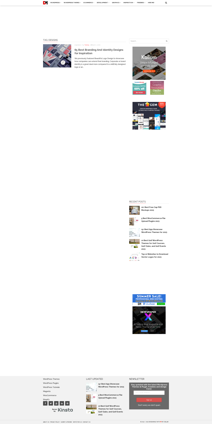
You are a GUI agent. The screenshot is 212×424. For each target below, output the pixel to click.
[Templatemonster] (139, 88)
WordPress (55, 2)
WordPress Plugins (51, 383)
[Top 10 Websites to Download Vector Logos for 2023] (134, 257)
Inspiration (128, 2)
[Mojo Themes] (157, 88)
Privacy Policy (55, 422)
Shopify (46, 399)
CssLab (166, 422)
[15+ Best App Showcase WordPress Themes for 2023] (134, 232)
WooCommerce (49, 395)
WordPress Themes (72, 2)
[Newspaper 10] (149, 320)
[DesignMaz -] (45, 2)
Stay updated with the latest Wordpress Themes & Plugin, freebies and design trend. (149, 387)
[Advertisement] (106, 20)
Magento (47, 391)
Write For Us (77, 422)
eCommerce (88, 2)
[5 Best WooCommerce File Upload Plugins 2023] (134, 221)
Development (102, 2)
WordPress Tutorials (51, 387)
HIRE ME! (151, 2)
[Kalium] (149, 63)
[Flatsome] (149, 300)
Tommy (86, 45)
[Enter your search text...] (166, 41)
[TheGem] (149, 116)
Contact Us (86, 422)
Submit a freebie (66, 422)
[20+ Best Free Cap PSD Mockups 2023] (134, 210)
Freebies (140, 2)
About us (46, 422)
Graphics (116, 2)
